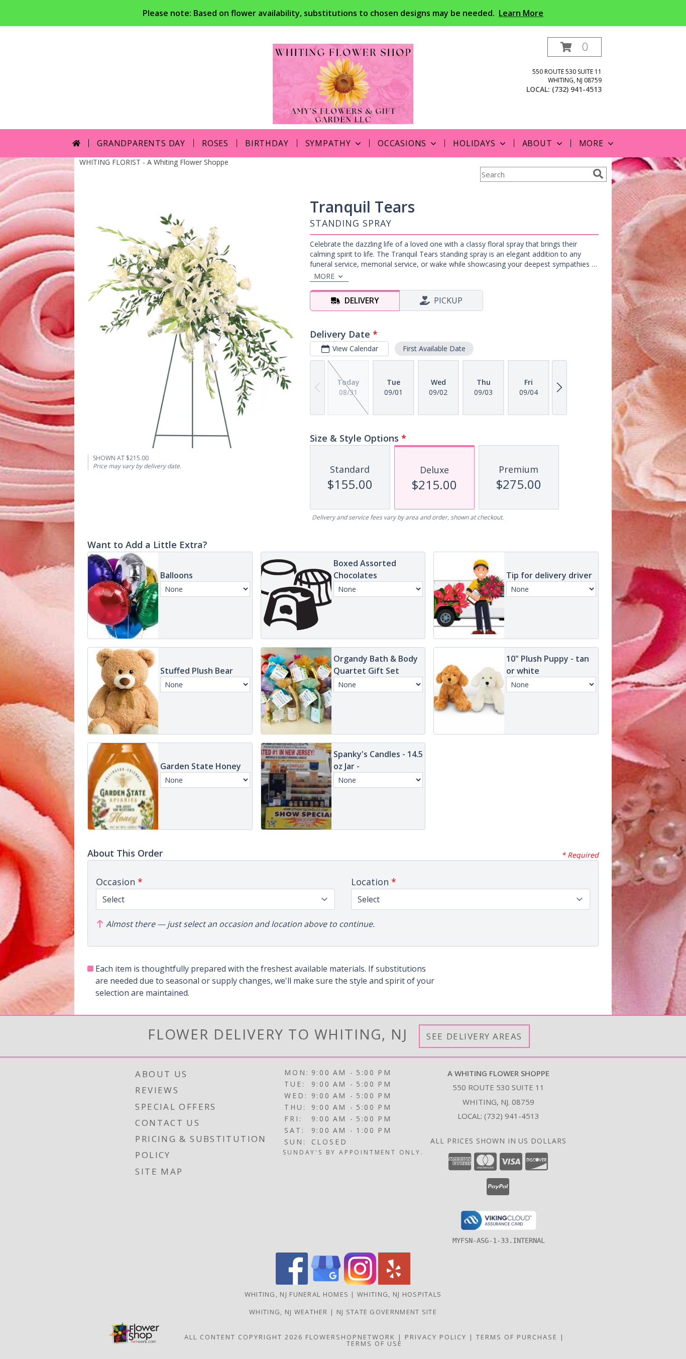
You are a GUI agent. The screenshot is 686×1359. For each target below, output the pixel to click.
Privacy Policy (436, 1336)
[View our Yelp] (394, 1282)
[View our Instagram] (360, 1282)
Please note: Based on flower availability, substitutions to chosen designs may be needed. (343, 13)
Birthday (266, 143)
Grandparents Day (141, 143)
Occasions (402, 143)
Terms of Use (374, 1343)
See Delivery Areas (474, 1036)
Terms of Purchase (516, 1336)
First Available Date (434, 348)
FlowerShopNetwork (350, 1336)
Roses (215, 143)
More (591, 143)
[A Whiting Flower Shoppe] (343, 83)
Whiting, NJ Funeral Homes (297, 1294)
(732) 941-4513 (577, 89)
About (537, 143)
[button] (574, 47)
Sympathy (328, 143)
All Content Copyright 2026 (243, 1336)
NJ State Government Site (386, 1311)
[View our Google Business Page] (326, 1282)
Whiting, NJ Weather (288, 1311)
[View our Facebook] (292, 1282)
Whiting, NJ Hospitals (399, 1294)
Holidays (474, 143)
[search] (598, 173)
